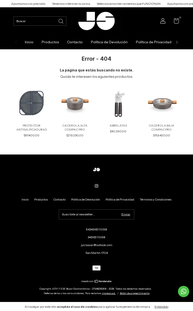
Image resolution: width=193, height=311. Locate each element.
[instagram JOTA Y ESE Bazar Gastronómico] (96, 186)
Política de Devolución (109, 42)
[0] (174, 22)
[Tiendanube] (96, 282)
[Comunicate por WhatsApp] (183, 291)
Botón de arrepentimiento (135, 293)
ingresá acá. (109, 293)
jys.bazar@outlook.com (96, 245)
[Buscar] (61, 21)
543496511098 (96, 229)
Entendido (161, 306)
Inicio (29, 42)
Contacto (75, 42)
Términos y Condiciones (155, 199)
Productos (50, 42)
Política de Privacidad (153, 42)
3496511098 (96, 237)
